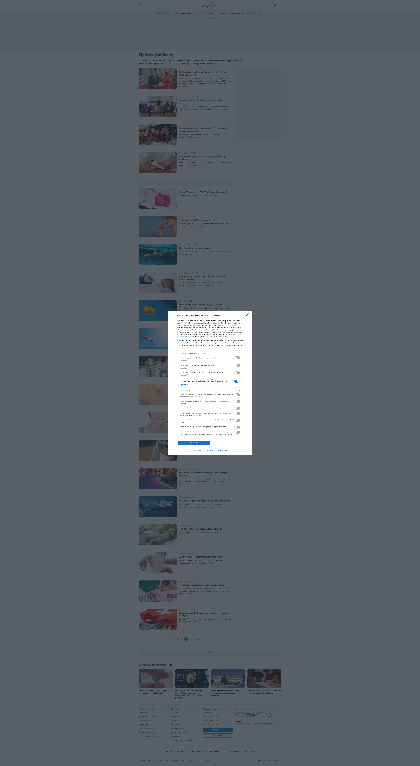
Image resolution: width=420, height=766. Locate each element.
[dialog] (210, 383)
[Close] (248, 315)
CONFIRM (194, 443)
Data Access (210, 450)
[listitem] (210, 353)
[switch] (237, 357)
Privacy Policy (222, 450)
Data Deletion (197, 450)
